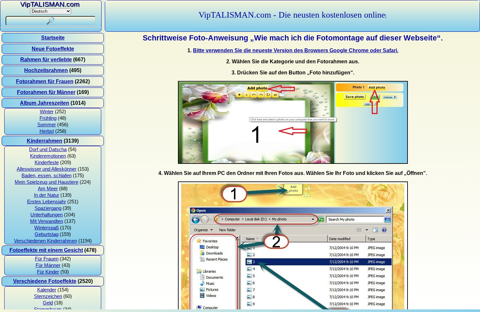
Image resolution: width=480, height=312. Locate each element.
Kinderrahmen (44, 141)
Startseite (53, 37)
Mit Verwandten (46, 221)
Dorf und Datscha (48, 149)
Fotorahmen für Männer (46, 92)
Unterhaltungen (46, 214)
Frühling (48, 118)
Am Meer (48, 188)
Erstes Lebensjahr (46, 201)
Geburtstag (46, 234)
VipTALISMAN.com (50, 4)
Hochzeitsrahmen (46, 70)
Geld (48, 302)
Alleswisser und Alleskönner (46, 169)
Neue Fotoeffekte (53, 49)
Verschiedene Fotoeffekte (44, 281)
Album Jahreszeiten (44, 103)
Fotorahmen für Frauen (44, 81)
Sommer (46, 124)
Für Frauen (46, 258)
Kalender (46, 289)
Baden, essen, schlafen (47, 175)
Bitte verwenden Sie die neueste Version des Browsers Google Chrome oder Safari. (295, 50)
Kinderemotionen (48, 156)
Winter (47, 111)
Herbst (47, 131)
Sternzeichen (48, 296)
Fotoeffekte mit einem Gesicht (46, 250)
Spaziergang (48, 208)
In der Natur (46, 195)
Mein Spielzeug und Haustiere (46, 182)
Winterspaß (46, 227)
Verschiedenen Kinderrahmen (45, 240)
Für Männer (48, 265)
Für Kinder (48, 271)
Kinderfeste (47, 162)
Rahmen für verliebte (46, 59)
